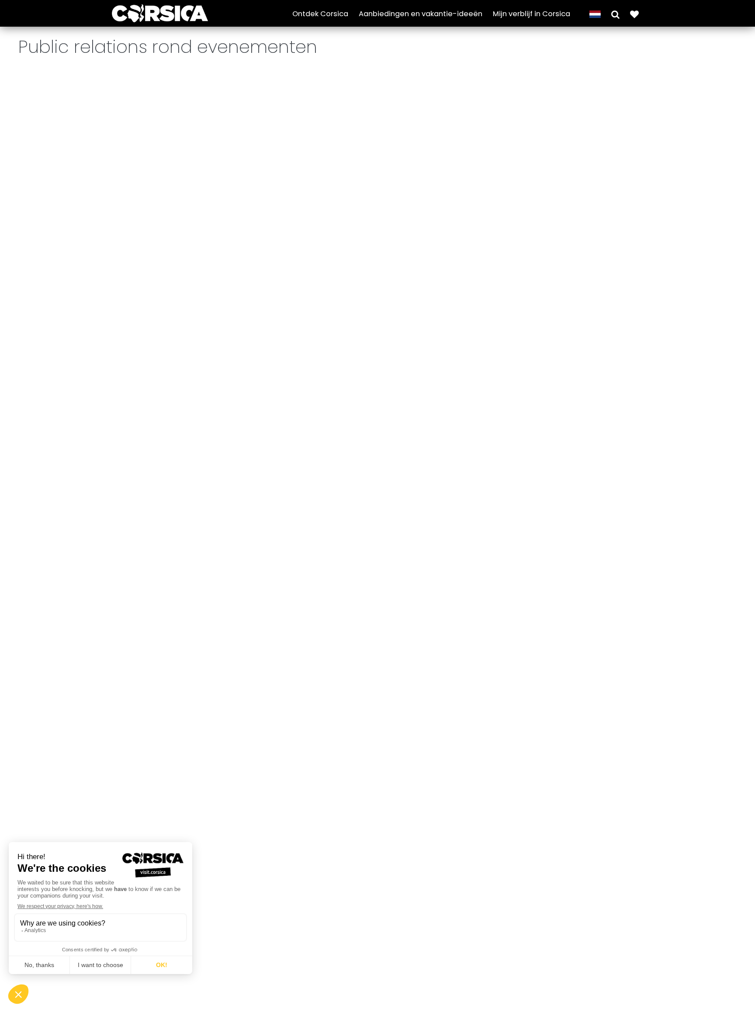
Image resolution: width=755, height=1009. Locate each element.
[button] (615, 13)
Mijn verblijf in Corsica (531, 14)
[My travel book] (634, 13)
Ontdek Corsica (320, 14)
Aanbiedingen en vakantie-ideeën (420, 14)
